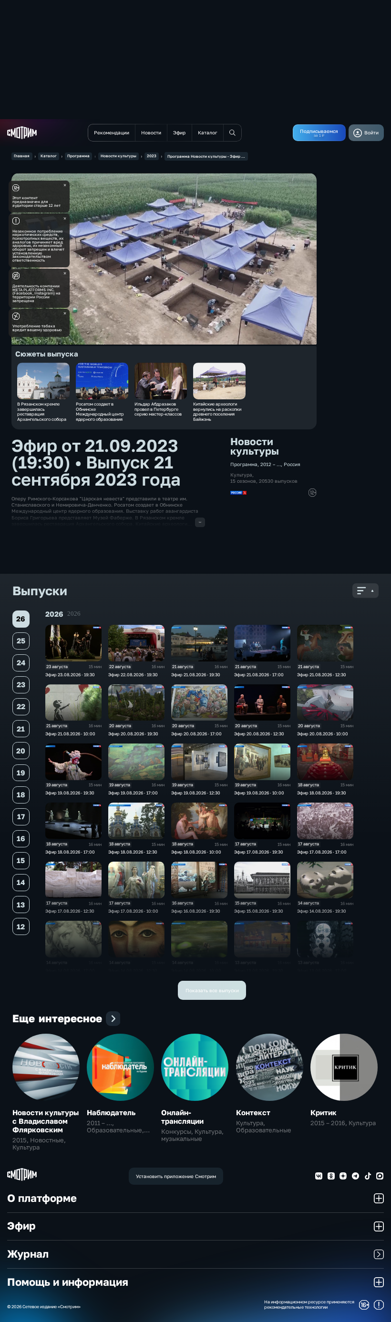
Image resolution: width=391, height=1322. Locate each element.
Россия (292, 464)
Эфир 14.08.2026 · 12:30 (132, 970)
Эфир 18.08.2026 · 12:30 (132, 851)
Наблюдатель (111, 1112)
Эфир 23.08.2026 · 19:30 (70, 674)
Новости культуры (118, 155)
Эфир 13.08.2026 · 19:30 (258, 970)
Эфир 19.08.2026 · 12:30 (195, 792)
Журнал (28, 1254)
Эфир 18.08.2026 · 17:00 (70, 851)
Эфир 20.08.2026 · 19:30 (133, 733)
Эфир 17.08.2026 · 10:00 (133, 911)
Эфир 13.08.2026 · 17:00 (322, 970)
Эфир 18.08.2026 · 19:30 (321, 792)
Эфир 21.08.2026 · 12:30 (321, 674)
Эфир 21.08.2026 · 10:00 (70, 733)
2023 (151, 155)
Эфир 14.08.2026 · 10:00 (196, 970)
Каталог (49, 155)
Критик (323, 1112)
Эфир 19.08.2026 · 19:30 (69, 792)
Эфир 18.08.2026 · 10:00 (196, 851)
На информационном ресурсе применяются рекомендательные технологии (309, 1305)
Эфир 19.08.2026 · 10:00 (259, 792)
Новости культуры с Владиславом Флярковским (45, 1121)
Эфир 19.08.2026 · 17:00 (133, 792)
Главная (22, 155)
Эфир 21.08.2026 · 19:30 (195, 674)
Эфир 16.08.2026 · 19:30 (195, 911)
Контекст (253, 1112)
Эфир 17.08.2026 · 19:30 (258, 851)
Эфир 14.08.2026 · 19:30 (321, 911)
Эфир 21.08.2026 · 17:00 (259, 674)
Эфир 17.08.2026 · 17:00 (322, 851)
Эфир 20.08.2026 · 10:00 (322, 733)
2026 (74, 613)
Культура (241, 475)
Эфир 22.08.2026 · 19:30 (133, 674)
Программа (78, 155)
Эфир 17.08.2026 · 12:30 (69, 911)
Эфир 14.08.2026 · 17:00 (70, 970)
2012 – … (270, 464)
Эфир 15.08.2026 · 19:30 (258, 911)
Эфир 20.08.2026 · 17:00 (196, 733)
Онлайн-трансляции (182, 1116)
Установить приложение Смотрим (176, 1176)
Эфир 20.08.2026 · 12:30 (259, 733)
